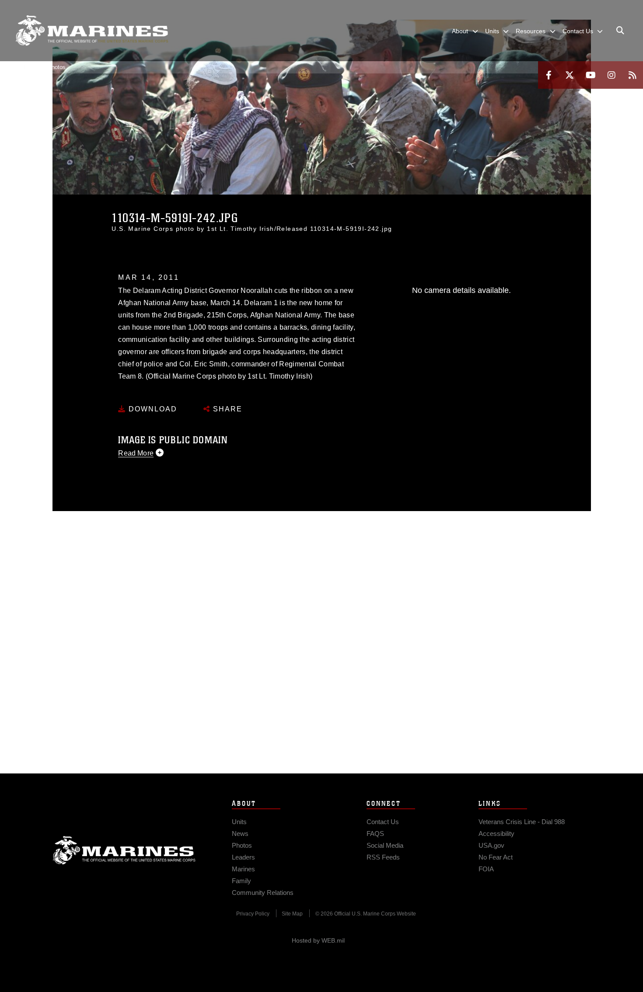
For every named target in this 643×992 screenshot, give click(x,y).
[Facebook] (548, 75)
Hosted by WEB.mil (318, 940)
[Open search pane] (620, 30)
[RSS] (632, 75)
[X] (569, 75)
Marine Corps (124, 850)
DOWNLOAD (151, 409)
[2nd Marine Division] (91, 30)
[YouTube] (590, 75)
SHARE (226, 409)
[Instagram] (611, 75)
